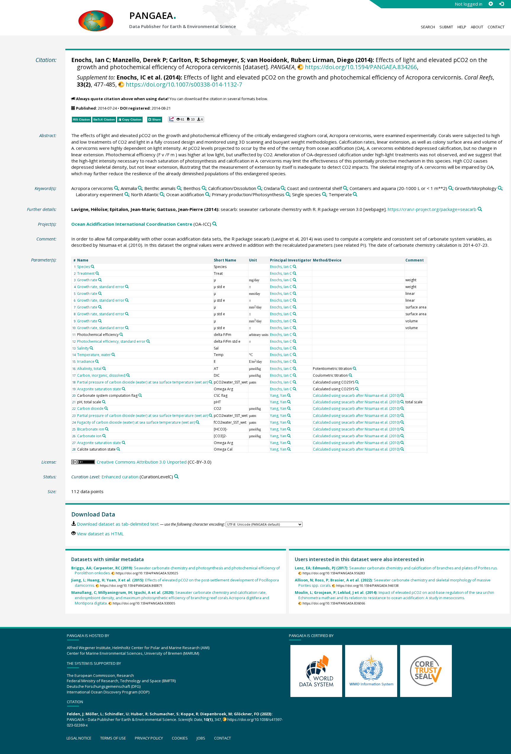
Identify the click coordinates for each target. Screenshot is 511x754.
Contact (496, 27)
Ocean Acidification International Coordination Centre (131, 224)
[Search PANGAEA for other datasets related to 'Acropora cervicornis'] (116, 188)
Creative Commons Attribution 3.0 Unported (142, 462)
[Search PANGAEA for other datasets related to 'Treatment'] (97, 273)
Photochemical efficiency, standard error (111, 341)
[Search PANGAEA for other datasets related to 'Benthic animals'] (179, 188)
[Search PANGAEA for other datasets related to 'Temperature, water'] (113, 354)
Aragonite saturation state (99, 388)
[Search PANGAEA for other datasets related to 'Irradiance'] (97, 361)
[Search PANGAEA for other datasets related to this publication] (480, 209)
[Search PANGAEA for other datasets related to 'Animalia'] (140, 188)
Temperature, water (94, 354)
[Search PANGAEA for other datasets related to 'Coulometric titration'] (350, 375)
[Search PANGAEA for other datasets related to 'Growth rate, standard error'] (127, 286)
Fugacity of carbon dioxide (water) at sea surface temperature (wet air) (136, 422)
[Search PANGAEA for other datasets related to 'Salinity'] (91, 348)
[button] (186, 119)
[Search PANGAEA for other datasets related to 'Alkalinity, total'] (104, 368)
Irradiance (85, 361)
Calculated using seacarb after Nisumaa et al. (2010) (356, 395)
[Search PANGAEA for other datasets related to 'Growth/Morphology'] (500, 188)
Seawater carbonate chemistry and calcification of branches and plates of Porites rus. (396, 568)
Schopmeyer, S (222, 60)
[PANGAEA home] (95, 15)
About (477, 27)
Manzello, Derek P (139, 60)
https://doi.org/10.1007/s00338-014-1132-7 (184, 84)
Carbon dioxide (90, 408)
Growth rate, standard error (100, 286)
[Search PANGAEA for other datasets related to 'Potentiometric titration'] (354, 368)
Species (83, 266)
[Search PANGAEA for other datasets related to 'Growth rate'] (100, 280)
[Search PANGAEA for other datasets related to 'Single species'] (324, 194)
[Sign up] (490, 3)
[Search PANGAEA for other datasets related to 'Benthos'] (204, 188)
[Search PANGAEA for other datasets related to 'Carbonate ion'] (104, 436)
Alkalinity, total (89, 368)
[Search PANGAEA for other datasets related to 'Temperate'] (355, 194)
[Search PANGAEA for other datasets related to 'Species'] (92, 266)
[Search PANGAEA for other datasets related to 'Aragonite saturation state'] (123, 389)
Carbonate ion (89, 435)
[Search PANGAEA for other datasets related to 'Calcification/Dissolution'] (259, 188)
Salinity (83, 348)
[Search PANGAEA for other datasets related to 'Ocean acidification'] (207, 194)
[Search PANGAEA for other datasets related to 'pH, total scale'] (104, 402)
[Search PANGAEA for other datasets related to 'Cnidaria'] (283, 188)
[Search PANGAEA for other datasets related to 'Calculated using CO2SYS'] (357, 382)
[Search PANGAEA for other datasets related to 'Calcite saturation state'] (118, 449)
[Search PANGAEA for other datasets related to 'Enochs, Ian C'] (294, 266)
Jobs (201, 738)
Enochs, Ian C (90, 60)
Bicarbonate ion (90, 429)
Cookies (180, 738)
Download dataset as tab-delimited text (118, 524)
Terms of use (113, 738)
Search (428, 27)
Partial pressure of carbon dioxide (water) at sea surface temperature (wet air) (142, 382)
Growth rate (87, 279)
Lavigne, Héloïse (89, 209)
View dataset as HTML (100, 534)
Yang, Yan (278, 395)
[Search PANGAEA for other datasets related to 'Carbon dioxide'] (106, 408)
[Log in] (501, 3)
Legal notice (79, 738)
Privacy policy (149, 738)
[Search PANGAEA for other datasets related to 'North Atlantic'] (162, 194)
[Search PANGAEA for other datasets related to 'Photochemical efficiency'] (121, 334)
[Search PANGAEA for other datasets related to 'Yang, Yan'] (289, 395)
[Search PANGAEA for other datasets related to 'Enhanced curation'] (176, 476)
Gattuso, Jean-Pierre (180, 209)
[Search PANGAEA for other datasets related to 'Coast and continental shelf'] (345, 188)
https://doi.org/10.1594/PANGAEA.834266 (361, 67)
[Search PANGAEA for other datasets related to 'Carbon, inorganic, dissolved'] (128, 375)
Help (461, 27)
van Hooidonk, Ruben (278, 60)
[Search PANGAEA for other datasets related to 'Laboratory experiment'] (126, 194)
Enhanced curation (119, 477)
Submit (446, 27)
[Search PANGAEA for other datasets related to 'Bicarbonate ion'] (107, 429)
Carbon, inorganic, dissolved (101, 375)
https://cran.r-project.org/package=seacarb (432, 209)
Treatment (86, 273)
